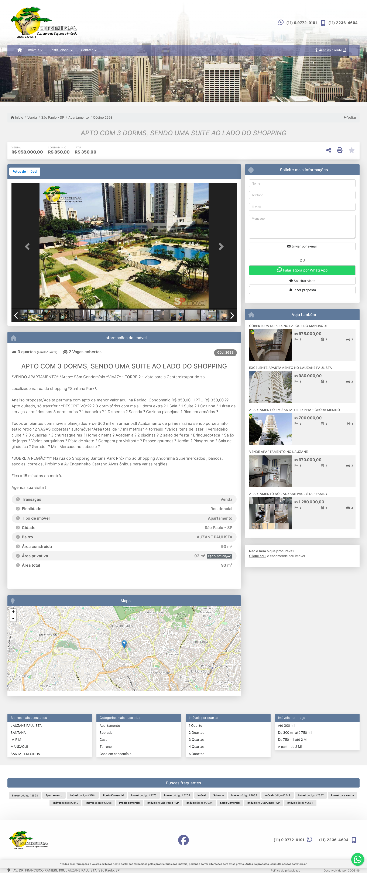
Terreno (106, 747)
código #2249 (277, 795)
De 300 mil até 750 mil (295, 733)
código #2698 (25, 795)
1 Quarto (195, 726)
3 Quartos (197, 740)
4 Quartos (197, 747)
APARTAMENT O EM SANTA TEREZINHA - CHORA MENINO (294, 410)
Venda (32, 117)
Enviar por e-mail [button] (304, 246)
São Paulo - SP (52, 117)
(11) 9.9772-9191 (301, 23)
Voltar (351, 117)
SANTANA (18, 733)
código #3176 (144, 795)
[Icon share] (183, 840)
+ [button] (13, 611)
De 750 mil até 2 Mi (293, 740)
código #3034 (199, 802)
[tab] (24, 172)
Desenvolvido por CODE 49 (342, 870)
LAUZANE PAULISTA (26, 726)
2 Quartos (196, 733)
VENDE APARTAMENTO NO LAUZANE (278, 452)
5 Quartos (196, 754)
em (163, 802)
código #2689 (244, 795)
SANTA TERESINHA (25, 754)
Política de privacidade (285, 870)
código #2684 (300, 802)
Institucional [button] (60, 50)
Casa (103, 740)
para (342, 795)
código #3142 (65, 802)
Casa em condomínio (115, 754)
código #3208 (99, 802)
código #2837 (311, 795)
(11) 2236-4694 (343, 23)
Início (18, 117)
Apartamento (78, 117)
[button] (28, 246)
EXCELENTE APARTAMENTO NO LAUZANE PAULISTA (290, 368)
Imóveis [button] (33, 50)
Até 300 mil (286, 726)
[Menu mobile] (19, 50)
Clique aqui (257, 556)
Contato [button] (87, 50)
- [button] (13, 618)
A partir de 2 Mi (290, 747)
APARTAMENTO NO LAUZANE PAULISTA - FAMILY (288, 494)
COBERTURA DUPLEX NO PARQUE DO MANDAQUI (288, 326)
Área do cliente (330, 50)
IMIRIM (16, 740)
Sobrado (106, 733)
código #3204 (177, 795)
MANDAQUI (19, 747)
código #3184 (83, 795)
